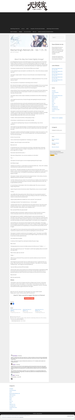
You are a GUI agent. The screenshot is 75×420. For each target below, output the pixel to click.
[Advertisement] (37, 19)
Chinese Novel (14, 317)
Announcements (55, 92)
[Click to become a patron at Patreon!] (29, 299)
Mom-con (34, 31)
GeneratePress (39, 413)
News (53, 101)
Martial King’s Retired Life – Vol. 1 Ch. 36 (18, 321)
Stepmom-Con (55, 106)
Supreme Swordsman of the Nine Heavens (45, 31)
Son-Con (53, 103)
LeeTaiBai (21, 317)
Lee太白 (25, 317)
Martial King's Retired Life (16, 316)
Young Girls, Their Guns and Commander (38, 28)
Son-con (23, 28)
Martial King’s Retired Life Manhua (53, 28)
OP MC (41, 317)
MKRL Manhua (55, 97)
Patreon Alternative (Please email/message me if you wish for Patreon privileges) (56, 153)
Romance (44, 317)
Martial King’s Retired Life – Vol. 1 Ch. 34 (18, 320)
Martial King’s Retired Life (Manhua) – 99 (27, 310)
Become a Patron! (55, 139)
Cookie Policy (21, 417)
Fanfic (53, 94)
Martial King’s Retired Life (14, 28)
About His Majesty (13, 31)
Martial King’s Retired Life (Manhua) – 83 (39, 310)
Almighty (20, 31)
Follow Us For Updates (57, 117)
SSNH (53, 104)
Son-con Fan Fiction (27, 31)
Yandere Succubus (55, 109)
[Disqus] (29, 339)
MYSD (27, 28)
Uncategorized (55, 108)
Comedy (18, 317)
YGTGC (53, 111)
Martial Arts (29, 317)
